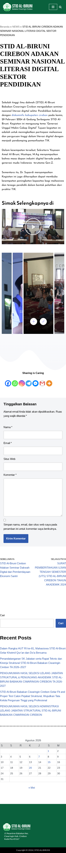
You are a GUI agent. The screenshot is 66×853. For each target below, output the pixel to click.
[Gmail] (42, 381)
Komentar (10, 474)
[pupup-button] (33, 321)
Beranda (5, 26)
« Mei (32, 787)
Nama (8, 427)
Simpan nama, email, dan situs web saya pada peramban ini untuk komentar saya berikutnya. (30, 526)
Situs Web (9, 458)
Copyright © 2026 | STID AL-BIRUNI (33, 850)
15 (49, 762)
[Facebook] (8, 381)
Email (8, 442)
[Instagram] (22, 381)
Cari (2, 615)
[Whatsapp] (15, 381)
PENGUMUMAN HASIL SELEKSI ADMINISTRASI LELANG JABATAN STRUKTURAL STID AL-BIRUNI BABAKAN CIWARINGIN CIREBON (30, 710)
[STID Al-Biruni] (17, 6)
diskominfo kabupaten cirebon (30, 115)
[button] (33, 226)
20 (30, 768)
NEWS (16, 26)
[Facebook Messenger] (35, 381)
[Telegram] (29, 381)
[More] (49, 381)
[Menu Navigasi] (53, 7)
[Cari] (60, 7)
